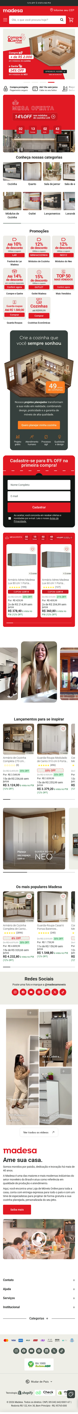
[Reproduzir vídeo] (38, 1239)
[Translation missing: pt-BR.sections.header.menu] (5, 19)
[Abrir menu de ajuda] (71, 1394)
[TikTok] (62, 992)
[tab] (26, 82)
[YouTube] (31, 992)
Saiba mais (17, 1209)
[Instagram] (15, 992)
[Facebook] (23, 992)
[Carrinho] (71, 20)
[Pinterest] (39, 992)
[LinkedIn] (47, 992)
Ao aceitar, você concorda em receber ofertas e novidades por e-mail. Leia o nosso (37, 518)
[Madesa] (13, 10)
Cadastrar (39, 507)
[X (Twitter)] (54, 992)
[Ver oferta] (39, 123)
